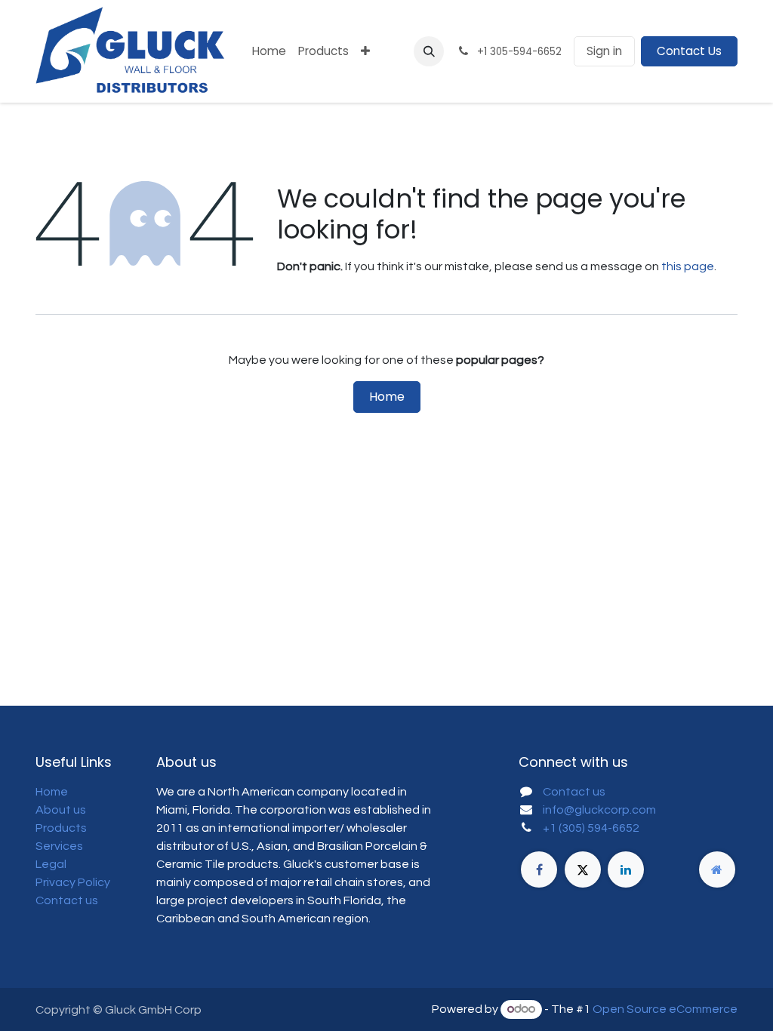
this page (687, 266)
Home (387, 396)
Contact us (66, 900)
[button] (429, 51)
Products (61, 828)
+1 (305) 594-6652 (591, 828)
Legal (50, 864)
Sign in (604, 51)
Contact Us (689, 51)
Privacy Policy (72, 882)
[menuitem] (269, 51)
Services (59, 846)
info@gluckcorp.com (599, 810)
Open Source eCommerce (665, 1009)
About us (60, 810)
